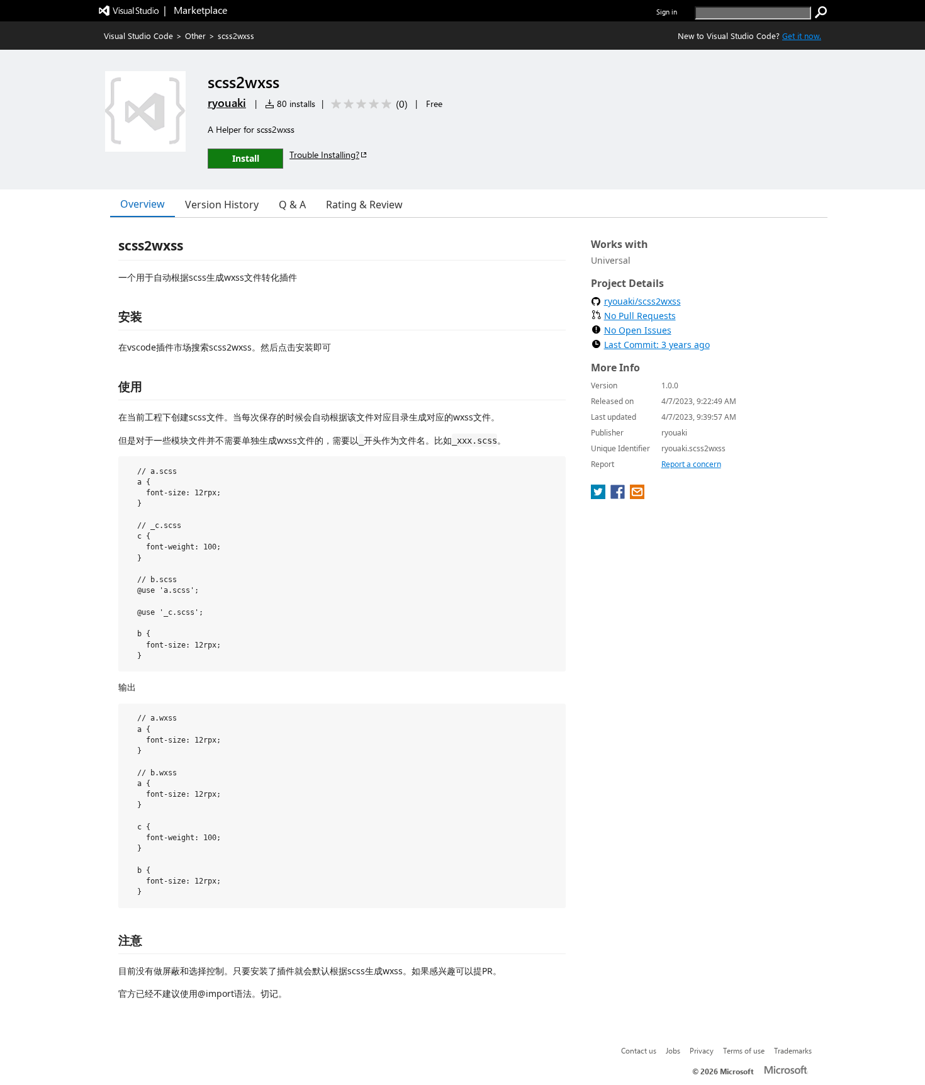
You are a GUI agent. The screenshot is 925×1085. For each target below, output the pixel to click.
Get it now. (801, 35)
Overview (142, 204)
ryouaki (227, 102)
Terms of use (744, 1050)
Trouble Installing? (324, 154)
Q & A (292, 204)
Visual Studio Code (138, 35)
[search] (821, 12)
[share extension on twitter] (599, 495)
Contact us (638, 1050)
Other (195, 35)
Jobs (673, 1050)
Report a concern (691, 464)
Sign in (666, 11)
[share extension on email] (637, 495)
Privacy (702, 1050)
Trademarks (793, 1050)
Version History (222, 204)
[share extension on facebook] (619, 495)
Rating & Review (364, 204)
